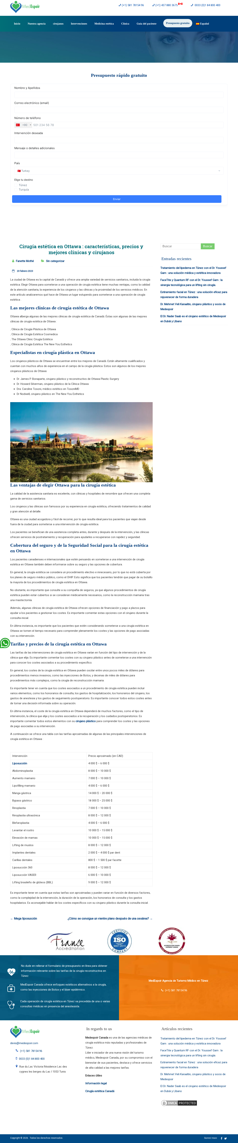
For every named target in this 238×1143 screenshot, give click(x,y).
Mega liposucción (23, 918)
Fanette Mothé (25, 261)
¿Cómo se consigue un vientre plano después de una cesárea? (110, 918)
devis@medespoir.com (24, 1043)
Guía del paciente (146, 23)
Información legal (96, 1083)
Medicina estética (104, 23)
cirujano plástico (86, 721)
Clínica (125, 23)
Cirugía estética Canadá (99, 1091)
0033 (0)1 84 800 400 (207, 5)
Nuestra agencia (37, 23)
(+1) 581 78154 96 (133, 5)
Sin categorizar (55, 261)
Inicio (17, 23)
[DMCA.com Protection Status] (179, 1101)
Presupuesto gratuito (177, 23)
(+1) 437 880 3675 (166, 5)
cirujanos (58, 23)
